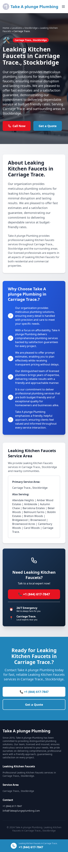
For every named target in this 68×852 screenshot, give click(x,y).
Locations (17, 27)
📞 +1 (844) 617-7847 (34, 594)
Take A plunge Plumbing (34, 6)
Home (6, 27)
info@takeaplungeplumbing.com (21, 810)
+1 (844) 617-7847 (12, 806)
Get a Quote (48, 126)
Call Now (19, 126)
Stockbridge (31, 27)
